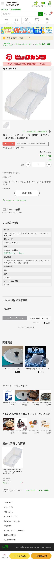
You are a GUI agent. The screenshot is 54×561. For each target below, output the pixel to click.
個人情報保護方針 (10, 540)
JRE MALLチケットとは (12, 521)
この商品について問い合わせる (36, 131)
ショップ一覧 (8, 507)
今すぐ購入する (41, 556)
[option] (27, 95)
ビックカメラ (10, 69)
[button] (46, 361)
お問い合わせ (8, 512)
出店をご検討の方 (10, 535)
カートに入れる (19, 556)
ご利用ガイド (8, 502)
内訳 (49, 159)
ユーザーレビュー (15, 318)
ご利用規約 (7, 526)
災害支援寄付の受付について (18, 38)
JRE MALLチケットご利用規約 (14, 530)
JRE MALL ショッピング (8, 44)
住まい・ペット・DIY (24, 44)
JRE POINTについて (10, 516)
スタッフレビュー (39, 318)
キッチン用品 (43, 490)
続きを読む (27, 193)
